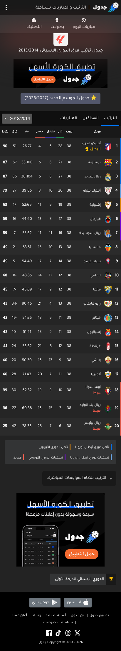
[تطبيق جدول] (60, 74)
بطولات (57, 27)
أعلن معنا (19, 616)
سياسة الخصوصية (58, 623)
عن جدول (78, 616)
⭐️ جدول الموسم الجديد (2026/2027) (60, 98)
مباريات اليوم (84, 27)
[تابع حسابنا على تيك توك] (57, 633)
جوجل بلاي (41, 603)
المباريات (68, 118)
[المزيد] (6, 7)
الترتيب (110, 118)
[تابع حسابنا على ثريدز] (67, 633)
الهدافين (91, 118)
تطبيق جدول (99, 616)
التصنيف (34, 27)
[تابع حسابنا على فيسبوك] (48, 633)
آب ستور (74, 603)
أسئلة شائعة (56, 616)
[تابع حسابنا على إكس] (76, 633)
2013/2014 (19, 118)
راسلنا (36, 616)
